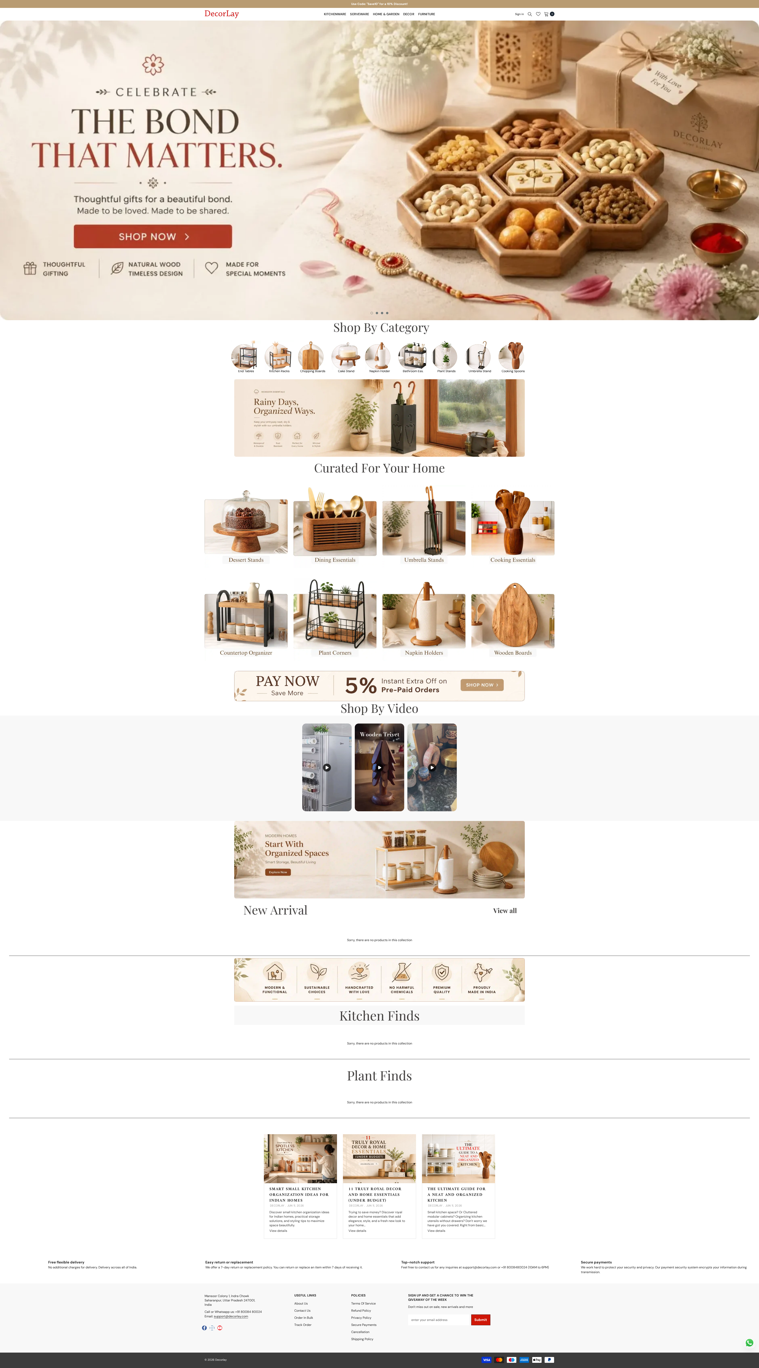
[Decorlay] (246, 355)
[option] (379, 4)
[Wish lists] (538, 14)
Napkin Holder (379, 371)
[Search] (529, 14)
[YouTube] (219, 1328)
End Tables (246, 371)
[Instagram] (212, 1328)
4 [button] (387, 313)
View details (278, 1231)
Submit (480, 1319)
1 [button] (372, 313)
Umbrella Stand (480, 371)
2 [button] (377, 313)
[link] (379, 327)
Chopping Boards (312, 371)
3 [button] (382, 313)
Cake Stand (346, 371)
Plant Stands (446, 371)
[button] (63, 170)
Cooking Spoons (513, 371)
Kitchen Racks (279, 371)
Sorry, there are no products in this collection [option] (379, 940)
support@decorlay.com (231, 1316)
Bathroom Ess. (413, 371)
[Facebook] (204, 1328)
